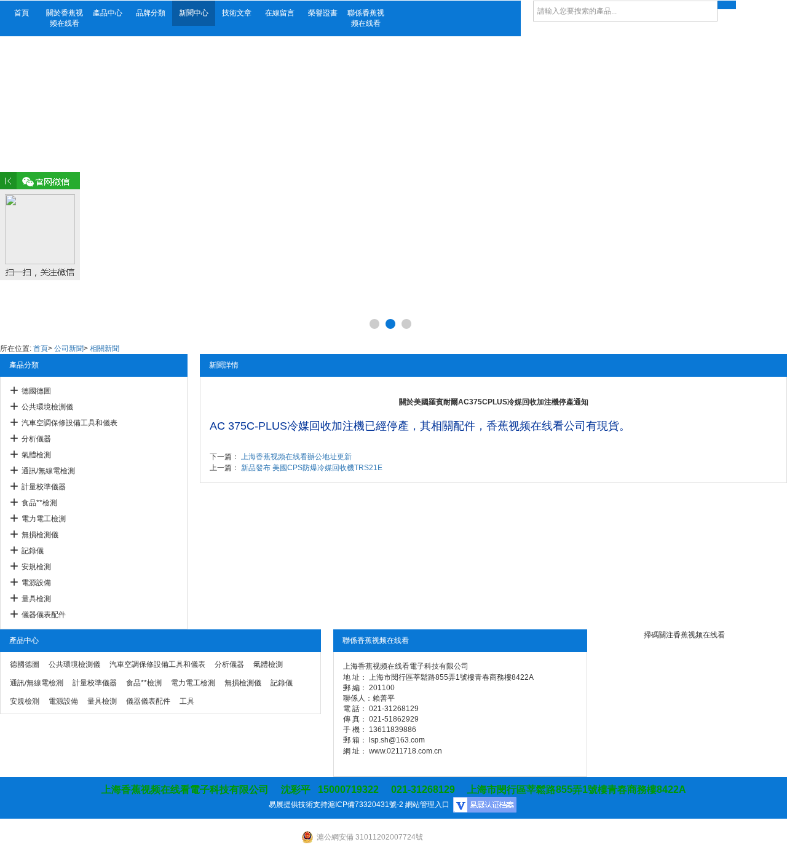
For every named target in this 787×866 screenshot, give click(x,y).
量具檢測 (36, 598)
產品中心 (107, 13)
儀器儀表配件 (44, 614)
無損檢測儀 (40, 534)
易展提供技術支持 (298, 804)
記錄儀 (33, 550)
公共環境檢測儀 (47, 407)
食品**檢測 (39, 502)
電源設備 (36, 582)
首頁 (21, 13)
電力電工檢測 (44, 518)
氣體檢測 (36, 455)
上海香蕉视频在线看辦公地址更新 (296, 456)
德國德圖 (36, 391)
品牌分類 (150, 13)
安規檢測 (36, 566)
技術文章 (236, 13)
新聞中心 (193, 13)
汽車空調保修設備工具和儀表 (69, 423)
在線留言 (280, 13)
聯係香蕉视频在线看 (365, 18)
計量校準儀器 (44, 486)
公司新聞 (69, 348)
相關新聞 (104, 348)
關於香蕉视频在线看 (64, 18)
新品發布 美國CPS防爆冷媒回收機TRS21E (311, 467)
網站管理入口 (427, 804)
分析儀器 (36, 439)
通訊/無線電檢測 (48, 470)
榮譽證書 (323, 13)
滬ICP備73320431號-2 (365, 804)
